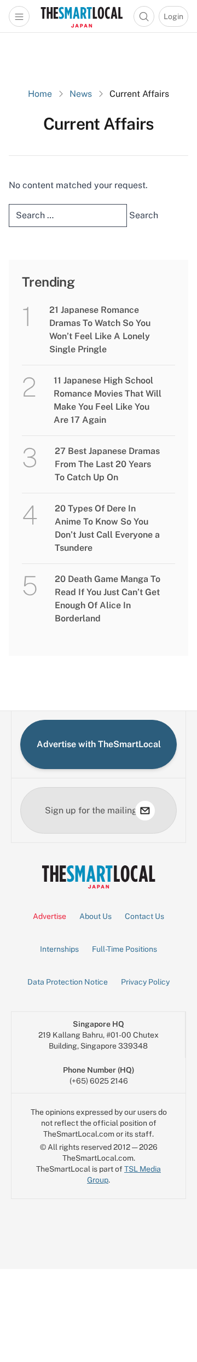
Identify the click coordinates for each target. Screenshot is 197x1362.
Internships (59, 949)
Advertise (49, 916)
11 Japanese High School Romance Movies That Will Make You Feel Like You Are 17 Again (107, 400)
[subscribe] (145, 810)
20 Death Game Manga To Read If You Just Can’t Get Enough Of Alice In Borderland (107, 599)
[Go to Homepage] (81, 16)
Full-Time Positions (124, 949)
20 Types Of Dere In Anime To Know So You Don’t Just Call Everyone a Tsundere (107, 528)
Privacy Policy (145, 981)
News (80, 94)
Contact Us (144, 916)
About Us (95, 916)
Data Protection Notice (67, 981)
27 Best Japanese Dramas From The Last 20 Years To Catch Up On (107, 464)
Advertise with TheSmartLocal (99, 744)
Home (40, 94)
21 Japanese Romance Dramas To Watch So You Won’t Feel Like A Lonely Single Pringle (99, 329)
